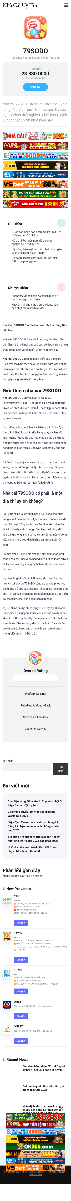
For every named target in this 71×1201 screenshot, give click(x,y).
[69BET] (7, 902)
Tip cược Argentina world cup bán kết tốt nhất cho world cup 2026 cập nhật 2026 (34, 838)
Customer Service (35, 728)
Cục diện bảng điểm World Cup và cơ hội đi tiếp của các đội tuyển (35, 803)
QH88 (17, 1001)
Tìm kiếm (8, 760)
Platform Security (35, 693)
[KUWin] (7, 976)
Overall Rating (35, 671)
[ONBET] (7, 1033)
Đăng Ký (35, 87)
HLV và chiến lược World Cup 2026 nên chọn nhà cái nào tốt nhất (32, 849)
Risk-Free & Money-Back (36, 705)
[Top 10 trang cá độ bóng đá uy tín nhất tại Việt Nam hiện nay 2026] (20, 5)
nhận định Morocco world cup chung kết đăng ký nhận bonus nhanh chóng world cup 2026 (33, 826)
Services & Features (35, 717)
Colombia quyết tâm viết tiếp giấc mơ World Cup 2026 (31, 813)
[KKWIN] (7, 939)
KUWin (18, 970)
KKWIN (18, 933)
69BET (18, 896)
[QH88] (7, 1008)
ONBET (18, 1026)
